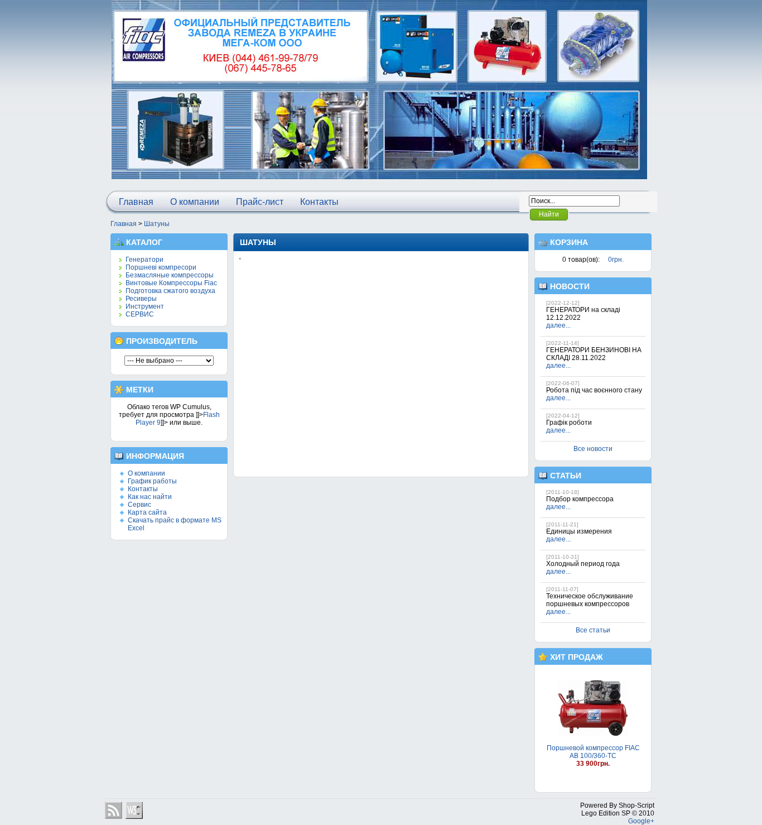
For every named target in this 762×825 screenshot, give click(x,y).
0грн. (616, 259)
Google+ (641, 821)
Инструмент (145, 306)
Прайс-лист (259, 202)
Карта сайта (147, 512)
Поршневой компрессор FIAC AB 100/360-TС (593, 752)
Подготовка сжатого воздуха (170, 291)
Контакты (319, 202)
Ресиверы (141, 299)
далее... (558, 325)
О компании (194, 202)
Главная (136, 202)
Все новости (593, 449)
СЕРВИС (140, 314)
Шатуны (157, 224)
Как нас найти (150, 497)
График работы (152, 481)
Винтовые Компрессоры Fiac (171, 283)
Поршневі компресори (161, 267)
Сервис (139, 505)
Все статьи (593, 630)
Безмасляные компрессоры (170, 275)
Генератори (144, 259)
